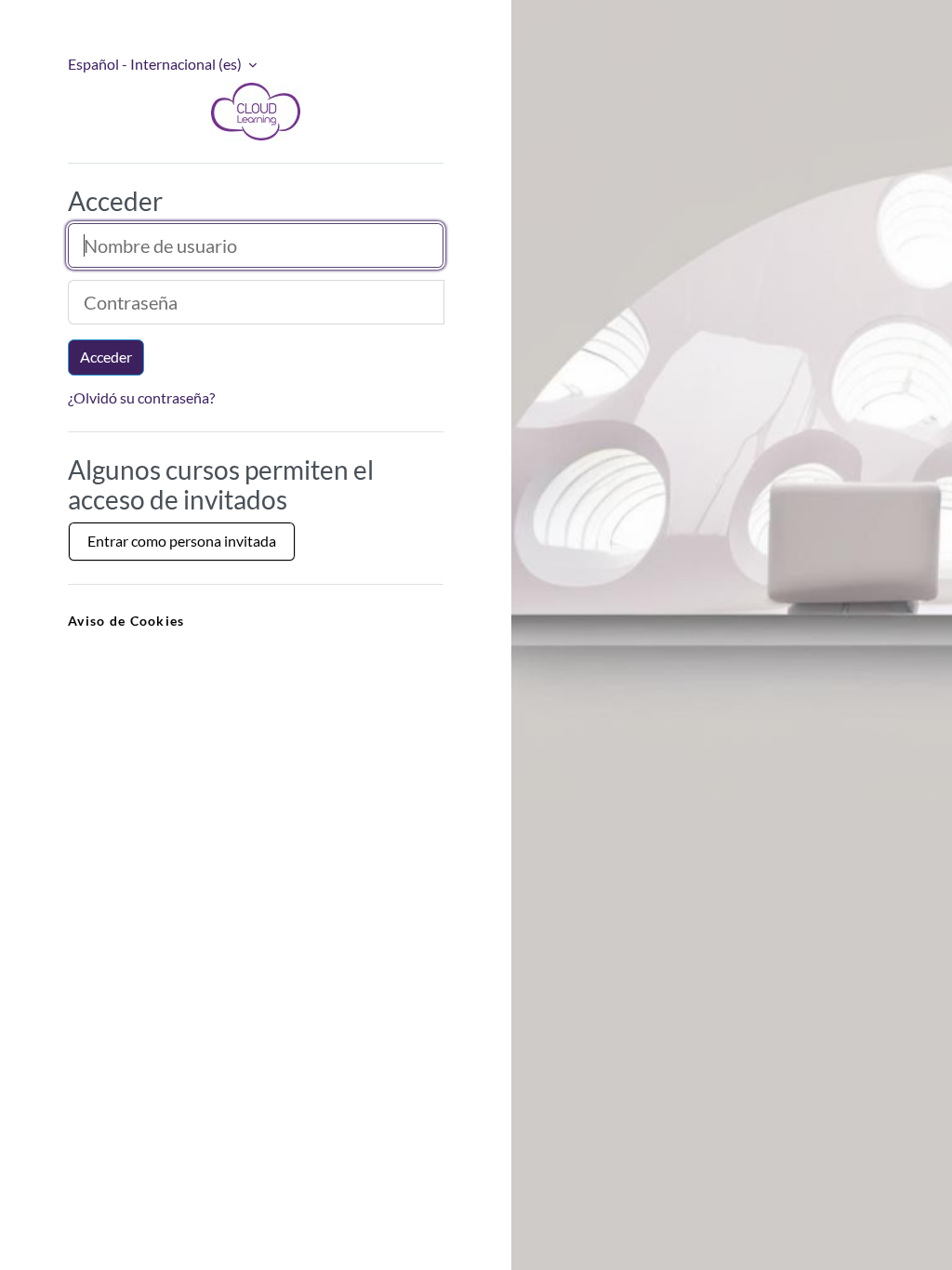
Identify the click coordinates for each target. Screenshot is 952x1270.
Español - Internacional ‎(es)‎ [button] (156, 64)
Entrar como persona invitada (181, 540)
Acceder (106, 356)
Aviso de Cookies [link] (126, 620)
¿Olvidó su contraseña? (141, 397)
